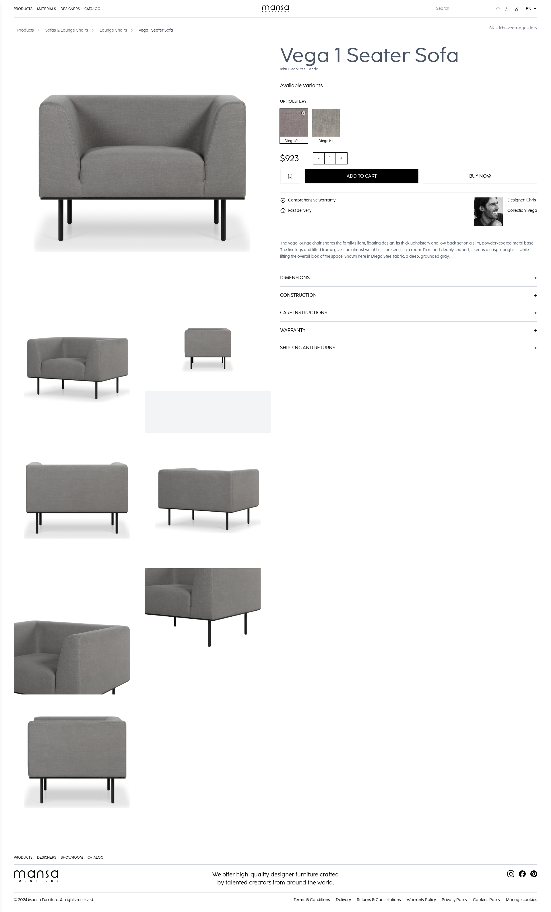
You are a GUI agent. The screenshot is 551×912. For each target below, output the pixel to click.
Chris (531, 200)
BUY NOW (480, 176)
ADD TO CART (362, 176)
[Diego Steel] (303, 113)
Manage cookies (521, 899)
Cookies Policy (486, 899)
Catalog (92, 9)
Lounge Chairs (113, 30)
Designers (70, 9)
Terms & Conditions (312, 899)
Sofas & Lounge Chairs (66, 30)
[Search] (498, 9)
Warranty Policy (421, 899)
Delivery (343, 899)
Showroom (72, 857)
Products (23, 9)
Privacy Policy (454, 899)
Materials (46, 9)
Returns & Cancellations (379, 899)
